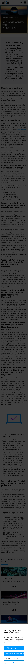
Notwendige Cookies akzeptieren (15, 653)
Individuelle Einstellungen (14, 659)
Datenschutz (17, 663)
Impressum (7, 663)
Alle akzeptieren (14, 648)
